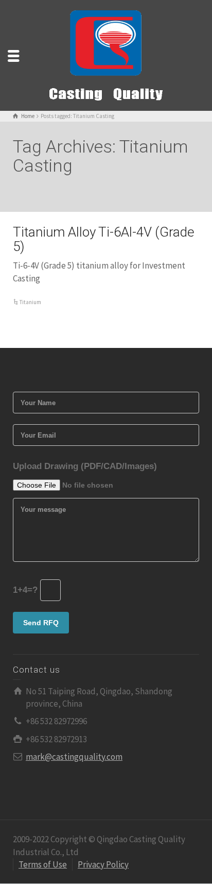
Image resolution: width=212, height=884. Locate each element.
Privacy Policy (103, 864)
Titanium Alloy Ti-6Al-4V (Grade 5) (104, 239)
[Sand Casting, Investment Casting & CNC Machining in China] (106, 54)
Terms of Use (43, 864)
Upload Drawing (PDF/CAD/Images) (85, 466)
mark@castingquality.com (74, 756)
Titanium (30, 302)
